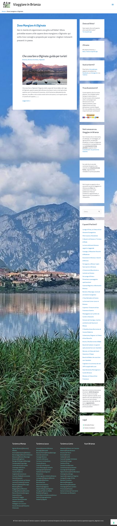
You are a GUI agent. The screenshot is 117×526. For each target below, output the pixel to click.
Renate (20, 491)
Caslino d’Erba (64, 463)
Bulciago (53, 453)
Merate (52, 478)
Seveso (14, 495)
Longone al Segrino (72, 476)
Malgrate (46, 478)
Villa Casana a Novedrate (90, 236)
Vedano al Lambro (18, 501)
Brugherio (21, 459)
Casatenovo (44, 455)
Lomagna (39, 478)
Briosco (14, 459)
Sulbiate (15, 497)
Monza (20, 487)
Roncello (26, 491)
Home (4, 11)
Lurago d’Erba (70, 478)
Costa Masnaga (41, 467)
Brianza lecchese (33, 60)
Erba (68, 470)
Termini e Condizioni (89, 428)
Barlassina (20, 453)
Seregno (26, 493)
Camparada (15, 463)
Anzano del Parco (65, 453)
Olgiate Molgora (41, 489)
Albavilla (63, 448)
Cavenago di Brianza (18, 467)
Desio (14, 478)
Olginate (42, 60)
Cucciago (63, 470)
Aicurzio (25, 448)
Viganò (45, 499)
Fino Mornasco (75, 472)
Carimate (63, 461)
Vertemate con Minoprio (68, 493)
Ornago (14, 491)
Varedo (25, 499)
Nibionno (39, 487)
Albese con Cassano (73, 448)
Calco (38, 455)
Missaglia (39, 480)
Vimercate (15, 508)
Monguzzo (69, 482)
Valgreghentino (46, 497)
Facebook (85, 73)
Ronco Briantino (17, 493)
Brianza (24, 60)
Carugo (69, 461)
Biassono (15, 457)
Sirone (50, 495)
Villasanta (26, 506)
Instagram (94, 73)
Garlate (48, 470)
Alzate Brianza (70, 450)
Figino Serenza (65, 472)
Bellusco (27, 453)
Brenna (67, 455)
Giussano (19, 478)
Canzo (62, 459)
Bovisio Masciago (24, 457)
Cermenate (72, 467)
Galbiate (39, 472)
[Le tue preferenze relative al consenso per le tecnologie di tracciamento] (114, 523)
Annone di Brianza (47, 448)
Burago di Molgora (18, 461)
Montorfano (64, 484)
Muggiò (14, 489)
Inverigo (63, 474)
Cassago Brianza (41, 457)
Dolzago (39, 470)
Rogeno (45, 493)
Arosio (62, 455)
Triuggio (21, 497)
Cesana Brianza (41, 463)
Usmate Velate (17, 499)
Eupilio (73, 470)
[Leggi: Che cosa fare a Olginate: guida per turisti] (44, 73)
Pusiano (70, 489)
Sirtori (55, 495)
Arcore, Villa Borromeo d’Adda (92, 341)
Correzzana (26, 476)
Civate (38, 465)
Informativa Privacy (89, 425)
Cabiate (62, 457)
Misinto (14, 487)
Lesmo (14, 482)
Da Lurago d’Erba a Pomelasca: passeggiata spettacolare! (90, 279)
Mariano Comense (66, 480)
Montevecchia (40, 482)
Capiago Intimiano (71, 459)
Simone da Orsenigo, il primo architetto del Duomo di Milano (92, 323)
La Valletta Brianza (50, 476)
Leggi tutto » (26, 101)
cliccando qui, (93, 69)
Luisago (62, 478)
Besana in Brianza (26, 455)
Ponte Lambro (71, 487)
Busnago (27, 461)
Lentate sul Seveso (24, 480)
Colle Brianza (45, 465)
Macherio (15, 484)
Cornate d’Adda (17, 476)
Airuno (38, 448)
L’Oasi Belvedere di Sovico (90, 298)
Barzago (39, 450)
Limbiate (20, 482)
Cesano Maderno (17, 472)
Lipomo (62, 476)
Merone (62, 482)
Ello (44, 470)
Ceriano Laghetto (17, 470)
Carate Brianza (17, 465)
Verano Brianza (17, 506)
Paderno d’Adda (47, 491)
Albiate (14, 450)
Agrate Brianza (17, 448)
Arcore (14, 453)
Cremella (50, 467)
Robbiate (39, 493)
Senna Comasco (65, 491)
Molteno (46, 480)
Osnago (38, 491)
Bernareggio (16, 455)
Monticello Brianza (42, 484)
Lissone (26, 482)
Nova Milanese (22, 489)
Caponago (23, 463)
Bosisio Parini (40, 453)
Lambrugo (70, 474)
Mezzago (26, 484)
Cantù (68, 457)
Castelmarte (64, 467)
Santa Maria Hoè (41, 495)
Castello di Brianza (42, 459)
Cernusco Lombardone (43, 461)
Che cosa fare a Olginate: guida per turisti (44, 56)
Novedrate (72, 484)
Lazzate (14, 480)
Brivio (47, 453)
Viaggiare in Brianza (27, 4)
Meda (20, 484)
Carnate (25, 465)
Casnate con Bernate (66, 465)
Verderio (38, 499)
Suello (38, 497)
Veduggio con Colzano (19, 503)
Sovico (20, 495)
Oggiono (46, 487)
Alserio (62, 450)
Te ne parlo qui (87, 32)
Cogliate (15, 474)
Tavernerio (74, 491)
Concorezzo (22, 474)
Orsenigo (63, 487)
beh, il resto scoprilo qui (90, 51)
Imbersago (39, 476)
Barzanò (45, 450)
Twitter (85, 75)
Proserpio (63, 489)
